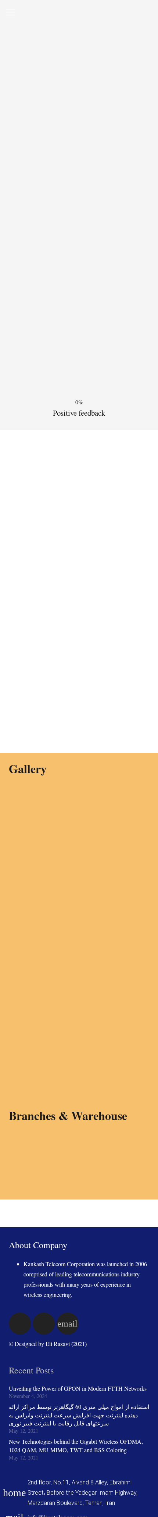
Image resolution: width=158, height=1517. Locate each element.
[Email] (68, 1324)
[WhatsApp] (20, 1324)
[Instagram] (44, 1324)
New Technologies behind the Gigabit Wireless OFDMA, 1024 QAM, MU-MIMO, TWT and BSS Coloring (76, 1445)
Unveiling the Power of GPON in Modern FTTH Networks (78, 1388)
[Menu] (10, 12)
